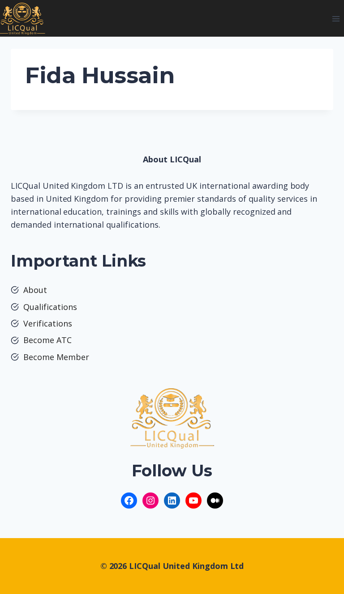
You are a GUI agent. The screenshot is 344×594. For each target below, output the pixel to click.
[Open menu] (335, 18)
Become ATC (47, 340)
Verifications (47, 323)
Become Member (56, 357)
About (35, 289)
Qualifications (50, 306)
